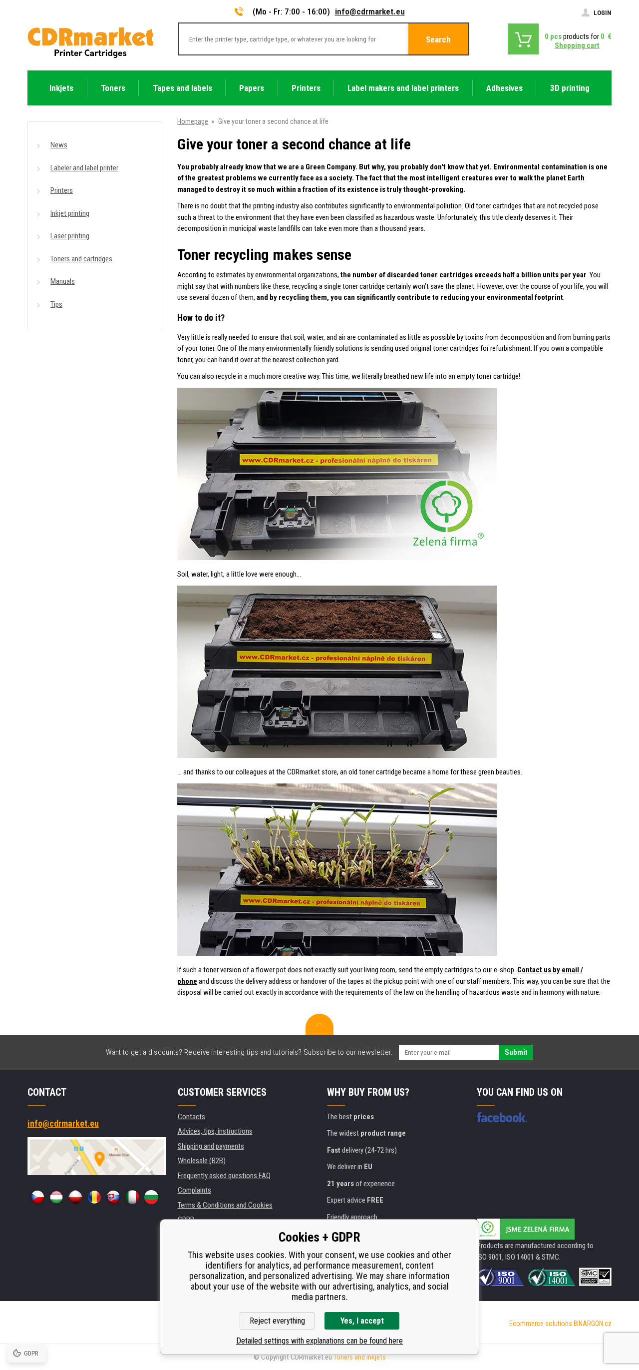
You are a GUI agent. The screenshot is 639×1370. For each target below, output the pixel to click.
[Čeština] (37, 1197)
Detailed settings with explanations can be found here (319, 1341)
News (58, 144)
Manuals (62, 281)
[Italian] (132, 1197)
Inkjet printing (69, 213)
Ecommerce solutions (540, 1324)
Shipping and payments (211, 1146)
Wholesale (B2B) (202, 1160)
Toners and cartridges (81, 258)
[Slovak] (113, 1197)
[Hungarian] (56, 1197)
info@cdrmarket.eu (370, 11)
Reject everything (277, 1321)
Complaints (194, 1190)
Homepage (192, 121)
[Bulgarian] (151, 1197)
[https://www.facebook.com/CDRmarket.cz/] (502, 1117)
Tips (56, 304)
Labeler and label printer (84, 167)
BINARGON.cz (593, 1324)
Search (438, 39)
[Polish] (75, 1197)
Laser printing (69, 235)
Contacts (191, 1116)
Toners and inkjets (359, 1357)
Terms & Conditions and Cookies (225, 1205)
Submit (516, 1052)
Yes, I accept (362, 1321)
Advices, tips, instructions (215, 1131)
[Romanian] (94, 1197)
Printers (61, 190)
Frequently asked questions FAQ (224, 1175)
